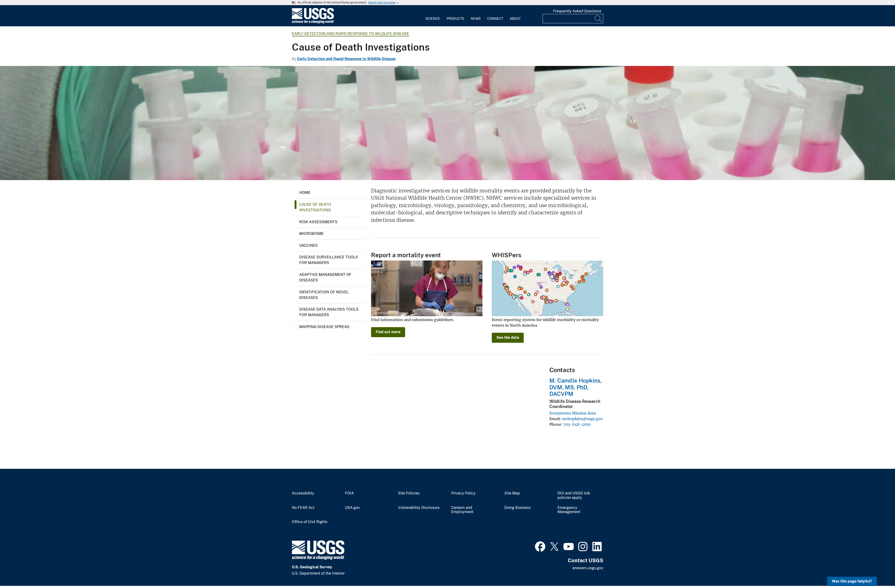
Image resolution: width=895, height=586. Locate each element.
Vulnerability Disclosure (419, 508)
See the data (507, 337)
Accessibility (303, 493)
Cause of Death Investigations (315, 207)
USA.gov (352, 508)
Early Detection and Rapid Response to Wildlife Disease (350, 33)
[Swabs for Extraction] (447, 123)
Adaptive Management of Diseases (325, 277)
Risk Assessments (318, 222)
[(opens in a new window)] (540, 546)
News (476, 19)
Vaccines (308, 245)
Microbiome (311, 233)
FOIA (349, 493)
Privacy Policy (463, 493)
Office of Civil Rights (309, 522)
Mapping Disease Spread (324, 327)
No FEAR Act (303, 508)
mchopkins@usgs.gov (582, 418)
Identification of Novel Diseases (324, 295)
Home (304, 192)
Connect (495, 19)
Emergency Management (569, 510)
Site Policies (409, 493)
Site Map (512, 493)
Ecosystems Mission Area (572, 413)
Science (433, 19)
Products (455, 19)
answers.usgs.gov (587, 568)
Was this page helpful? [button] (852, 581)
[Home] (313, 22)
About (515, 19)
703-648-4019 (577, 424)
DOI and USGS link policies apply (574, 495)
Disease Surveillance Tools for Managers (328, 260)
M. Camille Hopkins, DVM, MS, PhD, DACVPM (575, 387)
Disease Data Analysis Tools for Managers (328, 312)
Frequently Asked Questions (577, 11)
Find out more (388, 332)
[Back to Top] (878, 569)
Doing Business (517, 508)
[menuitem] (432, 16)
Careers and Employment (462, 510)
